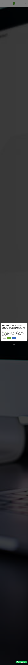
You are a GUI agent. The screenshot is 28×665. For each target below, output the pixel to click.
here (6, 332)
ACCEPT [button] (9, 338)
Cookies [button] (4, 338)
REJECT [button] (14, 338)
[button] (21, 662)
